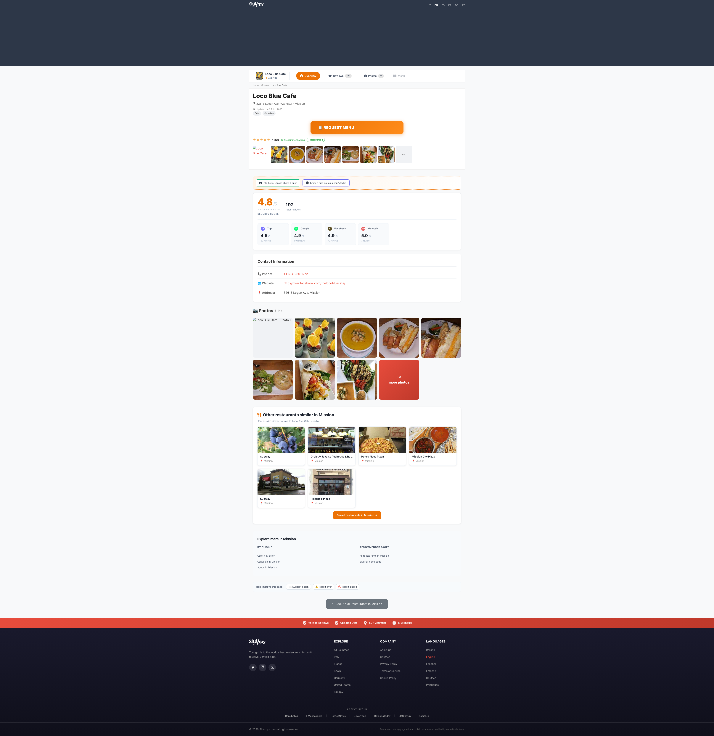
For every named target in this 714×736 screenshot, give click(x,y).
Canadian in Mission (268, 561)
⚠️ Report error (323, 586)
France (338, 663)
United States (342, 684)
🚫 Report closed (347, 586)
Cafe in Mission (266, 555)
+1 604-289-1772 (296, 274)
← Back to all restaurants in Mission (357, 604)
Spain (337, 670)
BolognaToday (382, 715)
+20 (404, 154)
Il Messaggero (314, 715)
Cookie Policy (388, 677)
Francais (431, 670)
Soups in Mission (267, 567)
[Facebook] (253, 667)
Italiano (430, 649)
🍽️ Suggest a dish (298, 586)
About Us (385, 649)
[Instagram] (262, 667)
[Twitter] (272, 667)
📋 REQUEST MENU (336, 127)
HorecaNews (338, 715)
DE (456, 5)
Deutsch (431, 677)
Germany (339, 677)
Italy (336, 656)
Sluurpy (338, 691)
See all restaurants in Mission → (357, 515)
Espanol (431, 663)
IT (430, 5)
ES (443, 5)
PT (463, 5)
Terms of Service (390, 670)
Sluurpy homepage (370, 561)
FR (449, 5)
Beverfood (360, 715)
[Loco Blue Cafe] (261, 154)
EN (436, 5)
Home (256, 85)
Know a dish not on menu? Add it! (328, 183)
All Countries (341, 649)
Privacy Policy (388, 663)
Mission (265, 85)
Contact (385, 656)
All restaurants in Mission (374, 555)
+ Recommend (316, 140)
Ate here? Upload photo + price (280, 183)
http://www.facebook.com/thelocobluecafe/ (314, 283)
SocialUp (424, 715)
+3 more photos (399, 379)
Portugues (432, 684)
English (430, 656)
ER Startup (405, 715)
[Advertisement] (357, 36)
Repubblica (291, 715)
